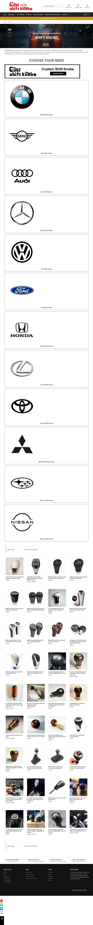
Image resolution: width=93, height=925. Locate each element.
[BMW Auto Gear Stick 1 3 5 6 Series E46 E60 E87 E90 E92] (14, 629)
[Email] (1, 901)
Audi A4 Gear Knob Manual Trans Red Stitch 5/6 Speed (34, 767)
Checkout (87, 7)
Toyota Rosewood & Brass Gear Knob (14, 735)
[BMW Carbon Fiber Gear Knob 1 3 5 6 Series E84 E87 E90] (36, 629)
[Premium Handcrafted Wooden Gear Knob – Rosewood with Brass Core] (78, 661)
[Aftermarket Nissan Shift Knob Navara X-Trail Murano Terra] (36, 661)
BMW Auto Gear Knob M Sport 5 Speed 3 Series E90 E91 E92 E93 (35, 609)
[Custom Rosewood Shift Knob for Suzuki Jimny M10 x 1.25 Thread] (36, 724)
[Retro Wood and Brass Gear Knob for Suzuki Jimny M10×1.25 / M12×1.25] (57, 724)
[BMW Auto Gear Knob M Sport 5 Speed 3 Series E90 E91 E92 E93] (36, 598)
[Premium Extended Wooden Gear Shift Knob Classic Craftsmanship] (36, 693)
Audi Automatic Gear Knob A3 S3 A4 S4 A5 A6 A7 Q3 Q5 (78, 767)
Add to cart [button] (36, 711)
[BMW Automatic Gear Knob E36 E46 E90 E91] (57, 787)
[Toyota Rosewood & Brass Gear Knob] (14, 724)
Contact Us (6, 876)
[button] (86, 14)
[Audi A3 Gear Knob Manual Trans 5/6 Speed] (78, 724)
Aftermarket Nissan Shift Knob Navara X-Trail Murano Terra (35, 672)
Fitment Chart (7, 878)
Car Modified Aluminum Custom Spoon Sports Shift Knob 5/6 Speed (14, 831)
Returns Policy (29, 874)
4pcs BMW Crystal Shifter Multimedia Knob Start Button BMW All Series (35, 578)
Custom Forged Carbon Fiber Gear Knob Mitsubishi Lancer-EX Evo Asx (57, 831)
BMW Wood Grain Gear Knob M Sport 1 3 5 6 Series (56, 640)
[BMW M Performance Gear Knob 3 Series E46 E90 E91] (14, 598)
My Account (69, 7)
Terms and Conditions (31, 878)
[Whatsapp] (1, 905)
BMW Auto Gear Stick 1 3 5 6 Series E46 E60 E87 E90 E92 (13, 640)
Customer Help (78, 7)
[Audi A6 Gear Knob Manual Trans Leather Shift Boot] (57, 756)
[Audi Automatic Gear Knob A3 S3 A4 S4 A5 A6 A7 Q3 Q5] (78, 756)
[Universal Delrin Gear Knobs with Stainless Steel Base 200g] (14, 566)
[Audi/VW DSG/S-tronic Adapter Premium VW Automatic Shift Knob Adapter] (14, 787)
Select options (14, 583)
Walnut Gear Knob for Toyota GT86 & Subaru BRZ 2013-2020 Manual (14, 768)
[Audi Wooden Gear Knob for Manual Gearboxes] (78, 693)
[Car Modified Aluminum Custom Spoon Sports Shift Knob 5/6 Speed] (14, 819)
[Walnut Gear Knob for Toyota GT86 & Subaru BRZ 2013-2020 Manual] (14, 755)
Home (5, 22)
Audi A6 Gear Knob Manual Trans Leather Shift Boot (55, 767)
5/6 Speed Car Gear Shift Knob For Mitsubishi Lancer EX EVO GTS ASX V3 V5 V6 (78, 641)
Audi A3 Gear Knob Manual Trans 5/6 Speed (77, 735)
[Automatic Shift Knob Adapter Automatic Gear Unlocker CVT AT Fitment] (36, 787)
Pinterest (50, 878)
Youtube (50, 880)
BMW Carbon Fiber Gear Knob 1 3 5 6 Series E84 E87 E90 (35, 640)
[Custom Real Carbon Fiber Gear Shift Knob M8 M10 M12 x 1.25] (78, 819)
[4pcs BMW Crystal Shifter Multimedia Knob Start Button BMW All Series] (36, 566)
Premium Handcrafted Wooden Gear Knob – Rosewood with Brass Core (78, 673)
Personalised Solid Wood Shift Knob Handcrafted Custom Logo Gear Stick (14, 705)
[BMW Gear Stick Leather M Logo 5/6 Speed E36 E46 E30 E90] (57, 566)
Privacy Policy (7, 880)
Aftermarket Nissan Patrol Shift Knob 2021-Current (14, 672)
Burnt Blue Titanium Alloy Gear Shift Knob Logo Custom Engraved (78, 799)
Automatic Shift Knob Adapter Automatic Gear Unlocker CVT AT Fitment (35, 799)
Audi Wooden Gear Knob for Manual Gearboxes (77, 704)
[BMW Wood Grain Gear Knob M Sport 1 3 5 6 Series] (57, 629)
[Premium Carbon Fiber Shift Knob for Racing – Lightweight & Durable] (36, 819)
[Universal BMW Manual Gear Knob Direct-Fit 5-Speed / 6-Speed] (57, 598)
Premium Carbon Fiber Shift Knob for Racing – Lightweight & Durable (35, 831)
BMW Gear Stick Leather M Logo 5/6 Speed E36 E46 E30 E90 (57, 577)
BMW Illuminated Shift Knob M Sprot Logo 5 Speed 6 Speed (78, 609)
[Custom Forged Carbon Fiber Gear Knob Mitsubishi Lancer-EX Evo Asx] (57, 819)
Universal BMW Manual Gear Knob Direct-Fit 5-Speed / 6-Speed (56, 610)
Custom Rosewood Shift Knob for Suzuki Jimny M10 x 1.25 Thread (36, 735)
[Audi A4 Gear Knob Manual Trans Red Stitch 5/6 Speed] (36, 756)
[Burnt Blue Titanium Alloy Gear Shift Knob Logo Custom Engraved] (78, 787)
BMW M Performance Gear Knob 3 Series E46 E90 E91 (14, 609)
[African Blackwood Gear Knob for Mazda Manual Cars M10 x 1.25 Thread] (57, 693)
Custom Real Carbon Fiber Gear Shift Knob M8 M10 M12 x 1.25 (78, 830)
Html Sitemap (7, 882)
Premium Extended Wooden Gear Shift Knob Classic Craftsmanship (36, 705)
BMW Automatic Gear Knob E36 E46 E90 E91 (56, 798)
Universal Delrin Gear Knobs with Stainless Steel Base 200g (14, 577)
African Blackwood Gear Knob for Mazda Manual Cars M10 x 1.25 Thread (56, 705)
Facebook (50, 872)
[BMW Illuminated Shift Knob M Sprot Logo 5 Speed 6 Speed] (78, 598)
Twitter (50, 874)
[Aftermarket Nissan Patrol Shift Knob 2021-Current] (14, 661)
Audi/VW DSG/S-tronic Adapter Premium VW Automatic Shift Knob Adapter (14, 799)
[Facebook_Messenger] (1, 909)
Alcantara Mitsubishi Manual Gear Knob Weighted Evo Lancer (57, 672)
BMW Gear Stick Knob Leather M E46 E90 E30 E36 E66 (78, 577)
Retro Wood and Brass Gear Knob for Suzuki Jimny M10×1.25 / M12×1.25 (57, 736)
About (5, 872)
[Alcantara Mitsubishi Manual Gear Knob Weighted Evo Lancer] (57, 661)
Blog (5, 874)
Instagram (50, 876)
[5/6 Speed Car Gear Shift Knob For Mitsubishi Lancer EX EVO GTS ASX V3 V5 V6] (78, 629)
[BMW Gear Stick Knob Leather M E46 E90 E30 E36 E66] (78, 566)
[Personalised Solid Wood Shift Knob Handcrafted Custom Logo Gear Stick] (14, 693)
